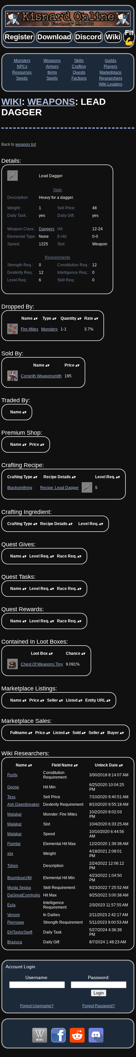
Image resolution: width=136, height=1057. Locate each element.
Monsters (22, 60)
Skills (79, 60)
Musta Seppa (19, 887)
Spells (52, 78)
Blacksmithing (19, 487)
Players (110, 66)
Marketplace (110, 72)
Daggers (46, 229)
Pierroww (15, 922)
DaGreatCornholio (23, 895)
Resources (22, 72)
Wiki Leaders (110, 84)
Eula (11, 905)
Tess (11, 797)
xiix (10, 853)
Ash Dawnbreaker (23, 804)
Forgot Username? (37, 1006)
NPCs (22, 66)
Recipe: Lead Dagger (59, 487)
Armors (52, 66)
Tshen (12, 865)
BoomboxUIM (19, 878)
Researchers (110, 78)
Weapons (52, 60)
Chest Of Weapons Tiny (42, 664)
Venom (13, 915)
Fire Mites (29, 329)
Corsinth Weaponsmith (41, 376)
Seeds (22, 78)
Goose (13, 787)
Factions (79, 78)
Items (52, 72)
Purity (12, 775)
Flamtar (14, 843)
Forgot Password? (98, 1006)
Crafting (79, 66)
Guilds (110, 60)
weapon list (25, 144)
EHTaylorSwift (19, 932)
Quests (79, 72)
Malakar (14, 814)
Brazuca (14, 942)
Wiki (11, 102)
